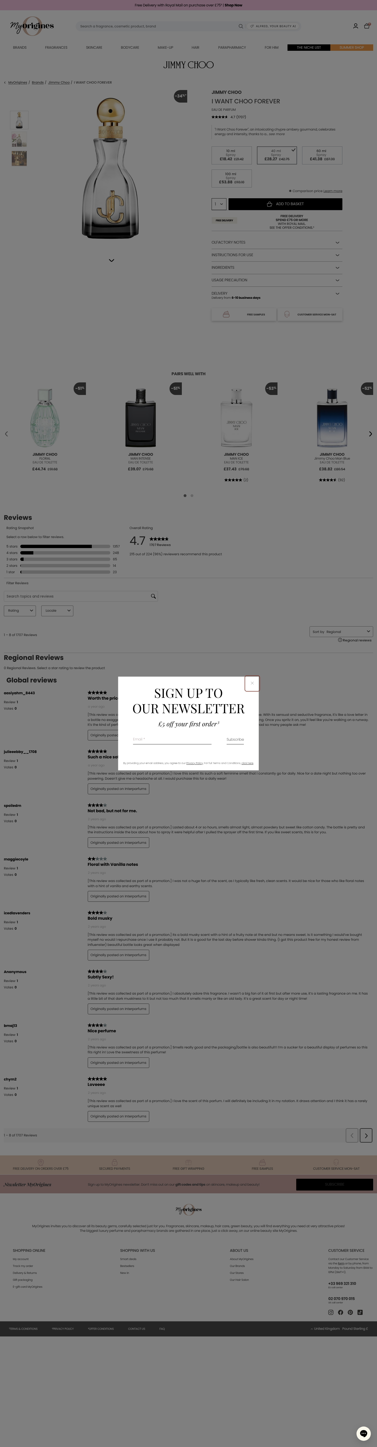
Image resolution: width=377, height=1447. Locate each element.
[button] (363, 1433)
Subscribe (235, 740)
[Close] (252, 683)
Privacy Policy (194, 763)
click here (247, 763)
